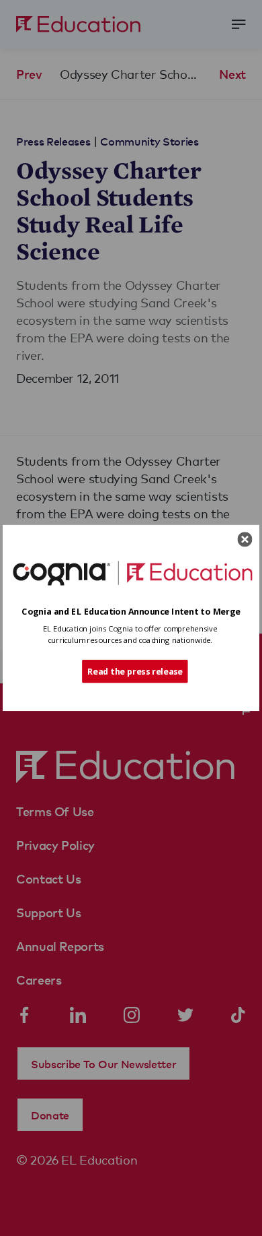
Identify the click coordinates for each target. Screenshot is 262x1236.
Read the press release (135, 671)
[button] (131, 611)
